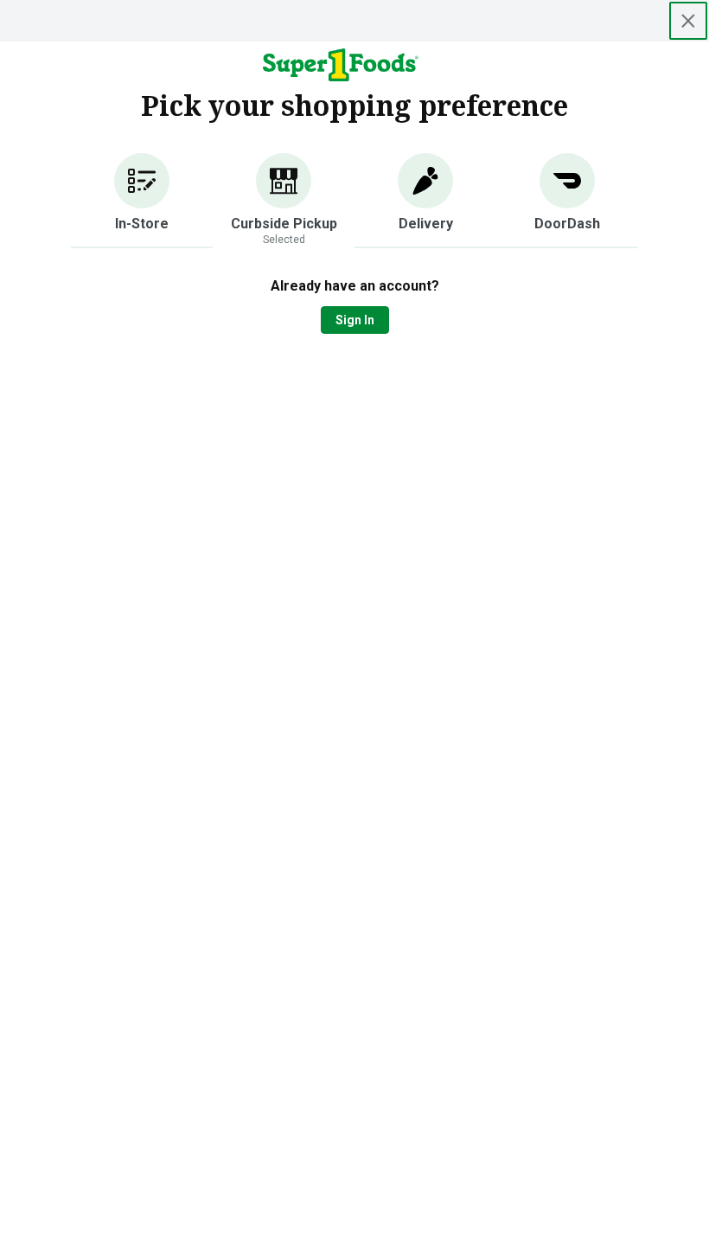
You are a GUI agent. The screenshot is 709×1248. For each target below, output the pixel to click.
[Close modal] (688, 21)
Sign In (354, 320)
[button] (142, 200)
